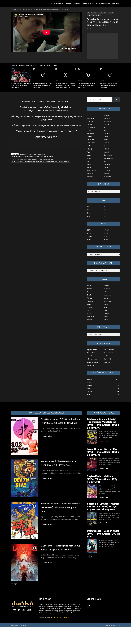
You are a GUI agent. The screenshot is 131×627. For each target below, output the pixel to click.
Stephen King (108, 359)
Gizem (106, 137)
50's (105, 210)
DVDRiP (106, 233)
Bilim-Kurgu (107, 121)
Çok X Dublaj (91, 127)
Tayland (89, 319)
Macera (106, 146)
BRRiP (89, 233)
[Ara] (116, 99)
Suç (105, 161)
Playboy (89, 152)
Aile (88, 115)
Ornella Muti (91, 15)
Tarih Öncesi (108, 164)
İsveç (88, 310)
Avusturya (90, 292)
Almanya (106, 286)
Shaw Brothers (108, 155)
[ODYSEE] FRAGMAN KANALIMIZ (107, 4)
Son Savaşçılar (108, 158)
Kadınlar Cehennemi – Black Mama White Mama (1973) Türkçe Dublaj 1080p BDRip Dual (60, 507)
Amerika (89, 289)
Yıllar (19, 9)
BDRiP (89, 230)
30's (105, 207)
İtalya (105, 310)
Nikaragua (90, 316)
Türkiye (106, 319)
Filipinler (89, 298)
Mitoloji (89, 149)
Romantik (98, 15)
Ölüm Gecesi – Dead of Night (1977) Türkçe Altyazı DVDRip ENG (103, 533)
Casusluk (106, 124)
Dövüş (89, 130)
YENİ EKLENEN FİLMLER (48, 65)
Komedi (106, 143)
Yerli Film (90, 177)
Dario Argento (108, 353)
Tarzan (106, 167)
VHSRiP (89, 239)
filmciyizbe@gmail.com (61, 617)
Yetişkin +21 (108, 177)
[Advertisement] (102, 46)
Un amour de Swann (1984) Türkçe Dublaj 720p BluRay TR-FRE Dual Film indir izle (34, 161)
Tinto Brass (107, 362)
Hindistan (90, 301)
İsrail (105, 307)
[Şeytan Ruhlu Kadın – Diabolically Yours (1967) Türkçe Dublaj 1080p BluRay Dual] (21, 75)
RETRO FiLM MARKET (56, 4)
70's (35, 81)
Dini (105, 127)
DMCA (118, 625)
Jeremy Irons (32, 154)
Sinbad (89, 158)
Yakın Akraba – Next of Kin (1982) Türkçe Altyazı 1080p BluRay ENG (103, 452)
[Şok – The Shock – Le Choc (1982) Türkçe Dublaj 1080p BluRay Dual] (110, 75)
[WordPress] (89, 606)
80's (24, 9)
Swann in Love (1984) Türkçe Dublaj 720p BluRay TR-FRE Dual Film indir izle (32, 156)
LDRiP (106, 236)
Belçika (106, 292)
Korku (89, 146)
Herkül (106, 140)
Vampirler (90, 173)
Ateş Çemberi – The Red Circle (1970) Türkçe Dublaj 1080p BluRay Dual (42, 85)
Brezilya (89, 295)
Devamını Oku (47, 436)
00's (88, 207)
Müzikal (106, 149)
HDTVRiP (90, 236)
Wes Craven (91, 365)
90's (105, 216)
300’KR (102, 81)
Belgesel (90, 121)
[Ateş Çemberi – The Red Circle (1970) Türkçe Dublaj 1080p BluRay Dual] (43, 75)
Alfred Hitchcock (109, 350)
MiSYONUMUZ (88, 4)
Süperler (89, 164)
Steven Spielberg (92, 362)
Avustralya (107, 289)
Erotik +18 (110, 13)
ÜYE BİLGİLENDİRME (73, 4)
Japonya (89, 313)
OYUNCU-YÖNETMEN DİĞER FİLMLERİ (24, 65)
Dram (105, 13)
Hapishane (90, 140)
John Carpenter (92, 359)
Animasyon (107, 118)
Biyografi (90, 124)
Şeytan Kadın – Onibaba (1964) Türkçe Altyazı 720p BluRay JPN (102, 479)
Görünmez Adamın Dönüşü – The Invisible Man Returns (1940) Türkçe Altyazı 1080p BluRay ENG (103, 423)
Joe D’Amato (108, 356)
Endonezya (107, 295)
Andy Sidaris (91, 353)
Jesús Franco (91, 356)
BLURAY (100, 13)
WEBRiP (106, 239)
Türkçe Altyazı (91, 170)
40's (88, 210)
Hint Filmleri (91, 143)
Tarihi (89, 167)
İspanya (89, 307)
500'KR (80, 81)
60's (12, 81)
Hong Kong (107, 301)
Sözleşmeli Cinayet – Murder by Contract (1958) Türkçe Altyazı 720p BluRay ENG (103, 506)
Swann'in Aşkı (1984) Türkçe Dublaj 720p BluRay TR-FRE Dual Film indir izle (32, 159)
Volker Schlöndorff (64, 161)
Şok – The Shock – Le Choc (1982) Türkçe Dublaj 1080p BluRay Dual (108, 85)
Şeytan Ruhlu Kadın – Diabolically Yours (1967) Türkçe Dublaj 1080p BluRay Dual (21, 85)
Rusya (106, 316)
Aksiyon (106, 115)
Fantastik (107, 134)
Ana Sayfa (13, 9)
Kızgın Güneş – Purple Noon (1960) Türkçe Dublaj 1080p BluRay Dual (86, 85)
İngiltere (89, 304)
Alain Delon (94, 13)
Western (106, 173)
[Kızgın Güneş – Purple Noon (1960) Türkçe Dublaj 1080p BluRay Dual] (88, 75)
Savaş (89, 155)
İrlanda (106, 304)
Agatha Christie (92, 350)
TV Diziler (107, 170)
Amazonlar (90, 118)
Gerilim (89, 137)
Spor (88, 161)
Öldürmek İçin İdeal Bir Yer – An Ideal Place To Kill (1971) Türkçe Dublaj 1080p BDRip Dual (65, 85)
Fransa (106, 298)
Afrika (89, 286)
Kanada (106, 313)
